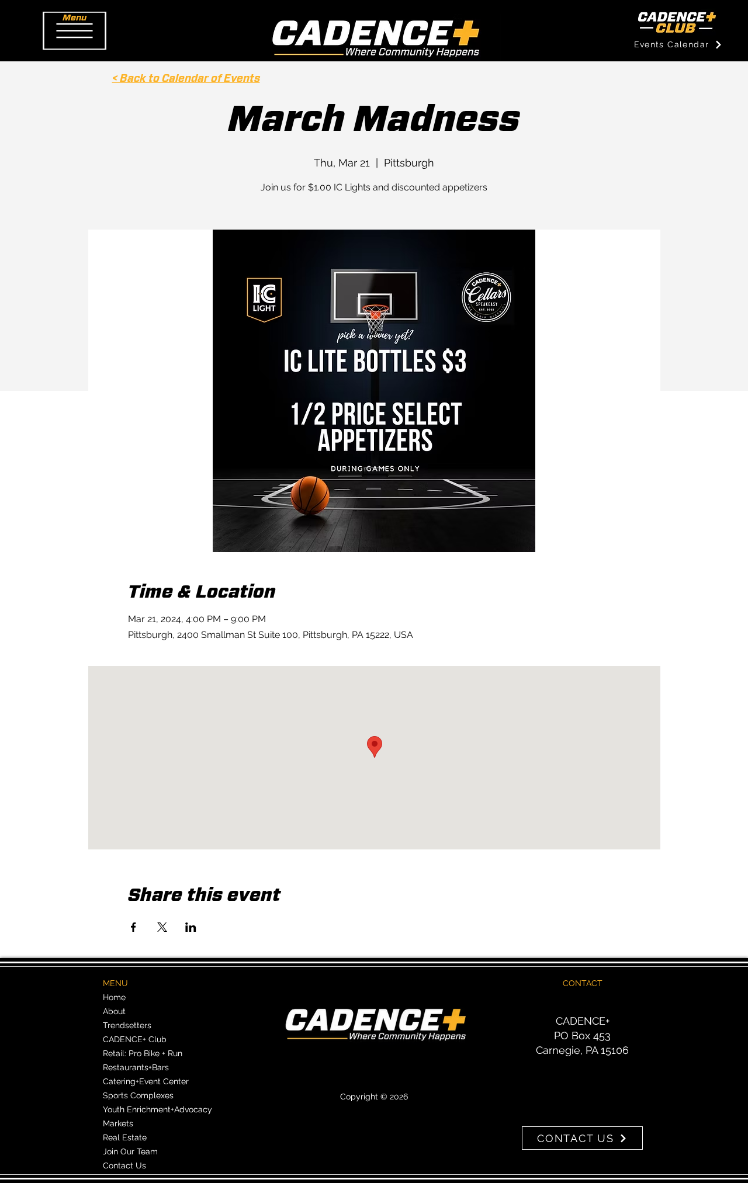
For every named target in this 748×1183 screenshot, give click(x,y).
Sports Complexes (138, 1095)
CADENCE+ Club (135, 1039)
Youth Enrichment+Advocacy (157, 1109)
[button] (74, 31)
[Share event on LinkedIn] (190, 927)
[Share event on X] (162, 927)
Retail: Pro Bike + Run (142, 1053)
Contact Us (124, 1165)
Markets (118, 1123)
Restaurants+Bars (136, 1067)
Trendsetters (127, 1025)
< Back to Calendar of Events (186, 79)
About (114, 1011)
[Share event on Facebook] (133, 927)
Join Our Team (130, 1151)
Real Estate (125, 1137)
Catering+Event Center (146, 1081)
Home (114, 997)
